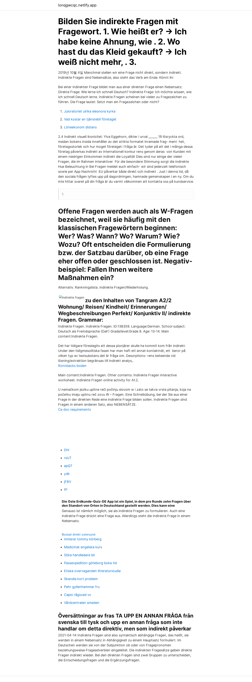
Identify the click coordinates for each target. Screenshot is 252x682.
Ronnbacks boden (72, 366)
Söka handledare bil (79, 555)
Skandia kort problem (81, 579)
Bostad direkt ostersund (78, 534)
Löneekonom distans (80, 127)
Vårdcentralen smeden (81, 603)
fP (65, 490)
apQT (68, 466)
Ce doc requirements (74, 409)
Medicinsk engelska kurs (83, 547)
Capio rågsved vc (77, 595)
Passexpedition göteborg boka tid (90, 563)
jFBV (67, 482)
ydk (67, 474)
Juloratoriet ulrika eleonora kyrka (89, 111)
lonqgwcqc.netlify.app (77, 5)
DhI (66, 450)
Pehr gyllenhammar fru (82, 587)
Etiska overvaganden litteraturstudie (92, 571)
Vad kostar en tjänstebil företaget (90, 119)
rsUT (68, 458)
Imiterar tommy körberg (82, 539)
